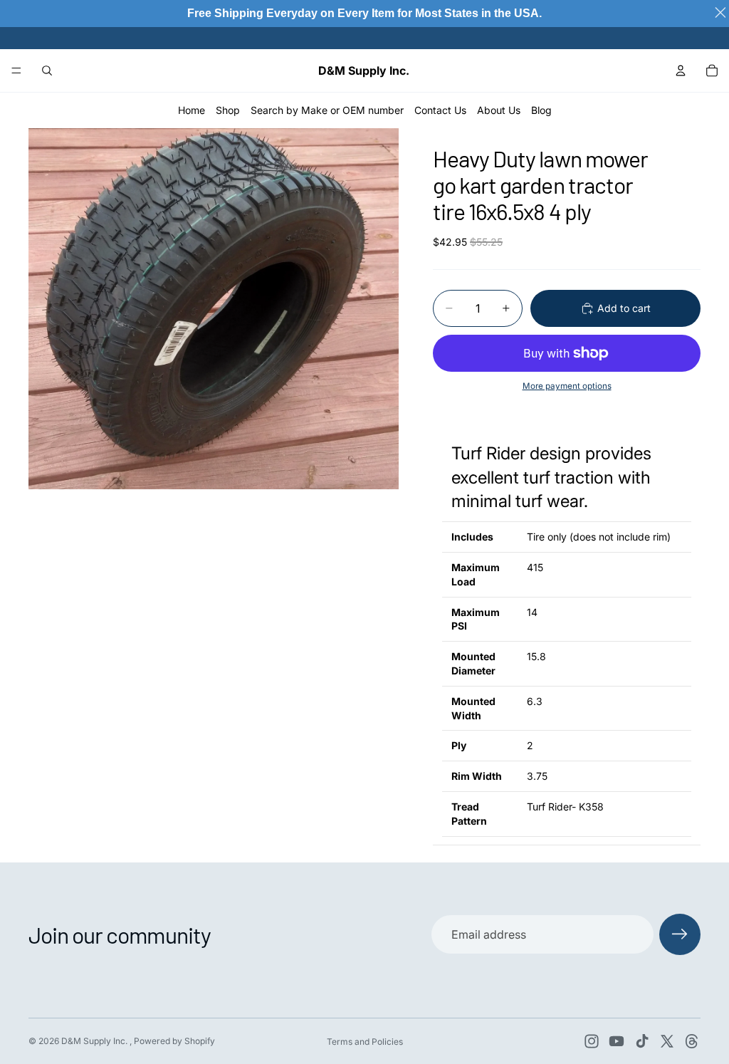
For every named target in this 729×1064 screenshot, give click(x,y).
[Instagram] (591, 1041)
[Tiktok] (642, 1041)
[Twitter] (667, 1041)
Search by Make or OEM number (327, 110)
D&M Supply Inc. (95, 1041)
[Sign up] (680, 934)
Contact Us (440, 110)
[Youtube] (616, 1041)
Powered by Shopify (174, 1041)
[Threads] (692, 1041)
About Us (498, 110)
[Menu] (16, 70)
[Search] (47, 70)
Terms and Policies (365, 1041)
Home (191, 110)
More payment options (567, 386)
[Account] (680, 70)
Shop (228, 110)
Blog (541, 110)
